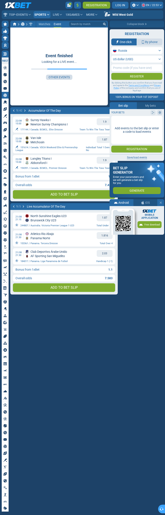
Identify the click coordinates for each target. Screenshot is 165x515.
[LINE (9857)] (14, 24)
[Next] (25, 110)
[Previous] (13, 110)
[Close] (160, 202)
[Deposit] (77, 5)
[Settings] (135, 5)
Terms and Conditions (139, 85)
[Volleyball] (22, 24)
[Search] (104, 24)
